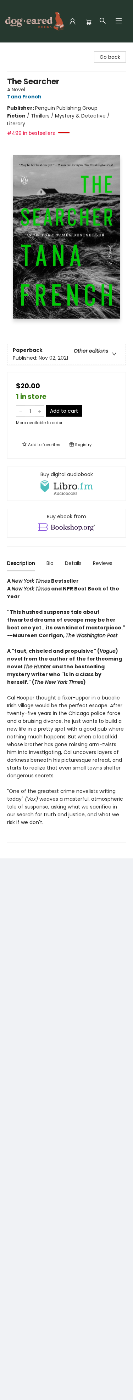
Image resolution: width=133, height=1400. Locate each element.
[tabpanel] (66, 710)
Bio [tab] (50, 563)
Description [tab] (21, 563)
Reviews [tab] (102, 563)
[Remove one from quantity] (20, 411)
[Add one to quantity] (39, 411)
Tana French (24, 96)
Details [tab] (73, 563)
